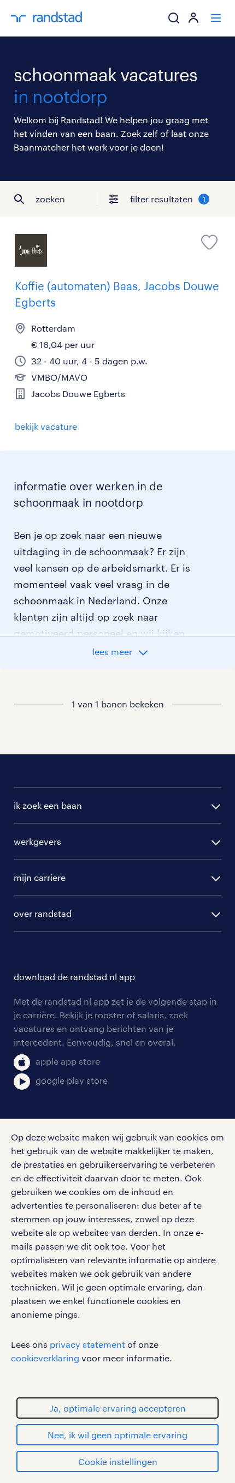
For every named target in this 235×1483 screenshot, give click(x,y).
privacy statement (87, 1344)
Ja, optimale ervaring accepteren (118, 1408)
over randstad (43, 913)
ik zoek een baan (48, 805)
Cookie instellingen (117, 1461)
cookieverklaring (45, 1358)
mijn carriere (40, 877)
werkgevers (37, 841)
